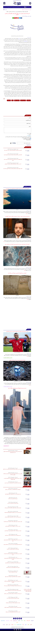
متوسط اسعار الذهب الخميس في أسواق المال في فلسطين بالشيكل (12, 607)
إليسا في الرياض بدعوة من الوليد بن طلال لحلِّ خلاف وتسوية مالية (13, 507)
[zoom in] (3, 9)
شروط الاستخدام (29, 135)
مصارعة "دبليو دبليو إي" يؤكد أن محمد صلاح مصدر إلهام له (13, 602)
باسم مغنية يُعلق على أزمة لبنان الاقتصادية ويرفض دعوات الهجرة (13, 535)
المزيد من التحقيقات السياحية (8, 357)
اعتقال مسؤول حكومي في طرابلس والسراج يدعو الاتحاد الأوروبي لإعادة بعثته (12, 168)
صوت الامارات (29, 100)
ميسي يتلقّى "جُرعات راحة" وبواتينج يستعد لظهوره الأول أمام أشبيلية (13, 512)
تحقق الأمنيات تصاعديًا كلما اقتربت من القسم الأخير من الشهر (13, 489)
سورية (19, 38)
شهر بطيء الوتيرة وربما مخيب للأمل (12, 498)
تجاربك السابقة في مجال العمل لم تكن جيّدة (12, 503)
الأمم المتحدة (9, 100)
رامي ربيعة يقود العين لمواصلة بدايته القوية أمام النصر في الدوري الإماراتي (17, 331)
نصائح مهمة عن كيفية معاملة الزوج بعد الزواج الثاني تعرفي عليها (13, 576)
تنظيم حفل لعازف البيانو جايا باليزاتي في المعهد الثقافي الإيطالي (13, 590)
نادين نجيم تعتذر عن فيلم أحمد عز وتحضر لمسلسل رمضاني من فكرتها (12, 593)
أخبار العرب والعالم (16, 100)
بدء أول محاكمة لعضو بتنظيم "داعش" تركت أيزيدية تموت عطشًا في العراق (13, 544)
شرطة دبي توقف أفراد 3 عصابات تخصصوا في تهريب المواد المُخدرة (13, 530)
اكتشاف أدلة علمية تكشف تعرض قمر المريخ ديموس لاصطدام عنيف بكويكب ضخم (17, 244)
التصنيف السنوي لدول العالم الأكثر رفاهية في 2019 (13, 598)
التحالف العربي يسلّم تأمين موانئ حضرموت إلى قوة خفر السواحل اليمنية (13, 154)
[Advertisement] (17, 108)
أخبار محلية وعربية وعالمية (25, 9)
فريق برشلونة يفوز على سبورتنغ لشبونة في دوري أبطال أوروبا (13, 562)
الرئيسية (30, 9)
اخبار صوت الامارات (23, 100)
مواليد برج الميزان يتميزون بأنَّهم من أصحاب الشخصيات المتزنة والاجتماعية (13, 521)
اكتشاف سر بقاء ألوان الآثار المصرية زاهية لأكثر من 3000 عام (17, 273)
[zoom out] (6, 9)
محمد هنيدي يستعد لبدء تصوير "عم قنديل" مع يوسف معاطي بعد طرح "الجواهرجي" (17, 216)
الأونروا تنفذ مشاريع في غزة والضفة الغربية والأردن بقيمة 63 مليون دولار (13, 150)
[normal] (5, 9)
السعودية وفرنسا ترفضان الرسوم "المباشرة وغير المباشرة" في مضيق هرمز (17, 188)
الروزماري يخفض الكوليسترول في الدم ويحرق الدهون (12, 567)
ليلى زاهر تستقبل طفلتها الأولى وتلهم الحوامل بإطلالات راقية (17, 388)
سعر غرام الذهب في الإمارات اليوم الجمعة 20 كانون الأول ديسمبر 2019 (13, 585)
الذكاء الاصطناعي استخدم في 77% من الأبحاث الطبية (17, 360)
